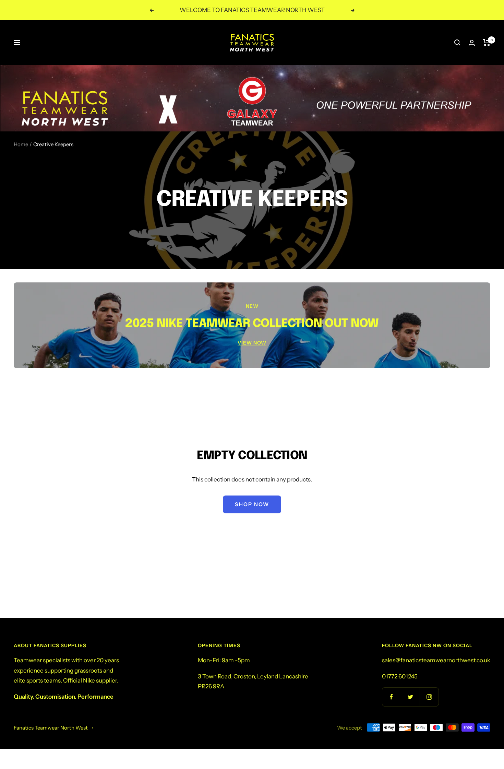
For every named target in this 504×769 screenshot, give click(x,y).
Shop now (252, 504)
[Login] (472, 43)
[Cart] (486, 42)
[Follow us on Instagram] (429, 696)
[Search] (457, 42)
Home (21, 144)
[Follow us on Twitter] (410, 696)
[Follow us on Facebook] (391, 696)
